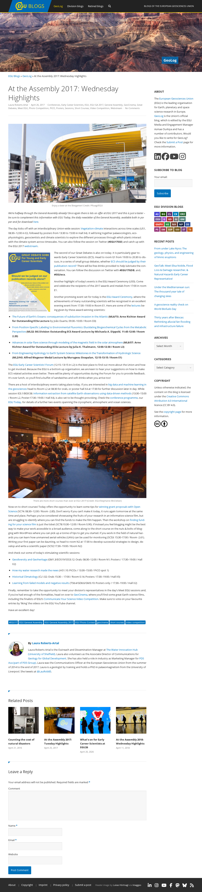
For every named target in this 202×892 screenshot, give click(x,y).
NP (181, 224)
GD (170, 219)
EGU (87, 104)
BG (163, 214)
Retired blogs (95, 6)
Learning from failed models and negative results (40, 583)
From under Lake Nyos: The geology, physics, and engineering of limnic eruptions (174, 253)
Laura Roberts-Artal (18, 104)
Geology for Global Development (47, 658)
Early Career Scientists (72, 104)
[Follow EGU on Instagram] (156, 885)
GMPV (159, 224)
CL (169, 214)
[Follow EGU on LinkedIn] (150, 885)
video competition (135, 622)
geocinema (102, 622)
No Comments (132, 108)
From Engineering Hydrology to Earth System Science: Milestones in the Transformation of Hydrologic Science (76, 353)
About (12, 885)
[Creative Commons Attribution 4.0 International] (157, 426)
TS (189, 229)
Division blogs (75, 6)
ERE (182, 214)
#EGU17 (13, 622)
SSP (170, 229)
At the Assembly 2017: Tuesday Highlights (58, 741)
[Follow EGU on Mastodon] (177, 885)
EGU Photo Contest (85, 622)
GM (182, 219)
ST (183, 229)
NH (174, 224)
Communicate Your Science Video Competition (71, 599)
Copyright (27, 885)
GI (176, 219)
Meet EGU (23, 108)
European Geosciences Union (177, 6)
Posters (60, 108)
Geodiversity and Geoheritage (29, 559)
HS (167, 224)
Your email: (160, 177)
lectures (136, 305)
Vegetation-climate (92, 228)
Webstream (116, 108)
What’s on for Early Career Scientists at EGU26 (92, 743)
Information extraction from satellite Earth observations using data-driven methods (82, 393)
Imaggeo (137, 885)
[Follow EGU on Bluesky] (184, 885)
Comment (14, 788)
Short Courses (82, 108)
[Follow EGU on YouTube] (164, 885)
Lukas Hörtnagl (120, 885)
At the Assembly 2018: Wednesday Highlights (130, 741)
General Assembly (114, 104)
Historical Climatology (25, 576)
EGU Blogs (14, 76)
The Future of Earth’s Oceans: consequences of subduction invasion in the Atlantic (60, 316)
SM (163, 229)
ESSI (157, 219)
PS (156, 229)
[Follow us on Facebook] (165, 156)
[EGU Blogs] (30, 11)
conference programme (124, 397)
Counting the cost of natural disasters (21, 741)
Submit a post (83, 885)
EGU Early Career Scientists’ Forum (33, 365)
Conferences (54, 104)
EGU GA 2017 (96, 104)
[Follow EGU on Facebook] (171, 885)
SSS (177, 229)
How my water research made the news (35, 570)
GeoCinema (130, 104)
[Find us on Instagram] (182, 156)
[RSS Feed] (192, 885)
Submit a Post (174, 142)
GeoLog (58, 6)
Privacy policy (61, 885)
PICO (52, 108)
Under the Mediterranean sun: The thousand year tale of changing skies (172, 291)
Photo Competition (39, 108)
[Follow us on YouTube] (174, 156)
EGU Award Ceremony (119, 297)
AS (157, 214)
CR (175, 214)
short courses (117, 622)
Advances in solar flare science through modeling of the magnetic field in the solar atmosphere (67, 342)
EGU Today (14, 402)
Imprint (43, 885)
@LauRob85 (44, 671)
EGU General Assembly (30, 622)
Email (11, 840)
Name (11, 825)
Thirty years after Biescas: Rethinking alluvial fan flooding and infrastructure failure (172, 322)
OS (187, 224)
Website (13, 854)
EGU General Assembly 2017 (59, 622)
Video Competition (99, 108)
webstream (31, 246)
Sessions (69, 108)
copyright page (172, 412)
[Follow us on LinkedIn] (157, 156)
